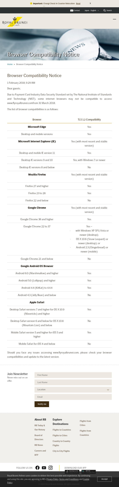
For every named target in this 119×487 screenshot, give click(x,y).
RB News (39, 445)
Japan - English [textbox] (90, 10)
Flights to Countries (62, 430)
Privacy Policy (52, 479)
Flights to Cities (60, 435)
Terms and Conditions (69, 479)
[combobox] (92, 10)
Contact (77, 10)
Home (9, 64)
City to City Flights (61, 451)
